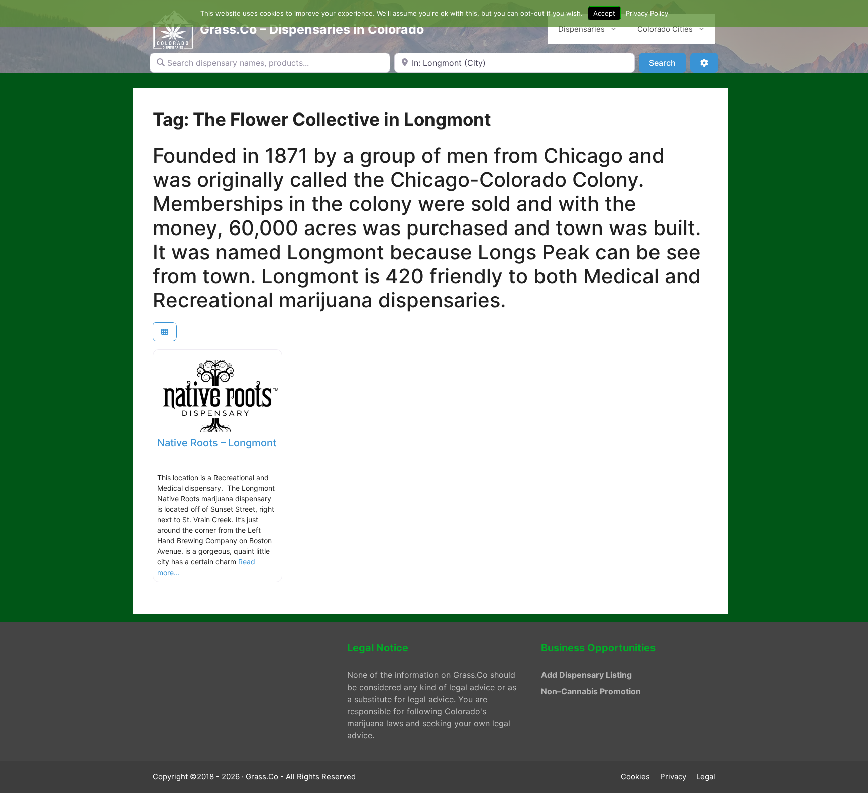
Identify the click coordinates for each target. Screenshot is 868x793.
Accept (604, 13)
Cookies (635, 776)
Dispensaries (581, 29)
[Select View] (165, 331)
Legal (705, 776)
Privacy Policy (647, 13)
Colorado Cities (665, 29)
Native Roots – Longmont (216, 443)
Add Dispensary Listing (586, 675)
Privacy (673, 776)
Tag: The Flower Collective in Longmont (322, 119)
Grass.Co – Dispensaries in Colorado (312, 29)
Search (667, 62)
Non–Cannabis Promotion (591, 691)
